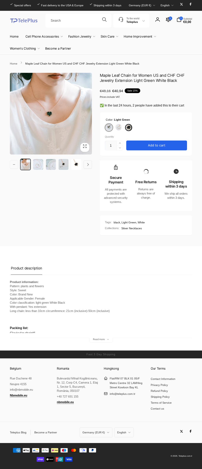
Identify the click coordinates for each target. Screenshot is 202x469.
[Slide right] (88, 164)
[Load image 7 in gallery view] (63, 164)
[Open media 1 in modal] (51, 114)
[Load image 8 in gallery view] (76, 164)
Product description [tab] (26, 268)
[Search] (104, 21)
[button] (184, 20)
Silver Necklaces (131, 228)
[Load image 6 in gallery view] (51, 164)
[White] (118, 127)
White (141, 222)
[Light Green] (108, 127)
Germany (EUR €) (140, 5)
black (117, 222)
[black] (128, 127)
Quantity (109, 137)
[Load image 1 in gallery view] (25, 164)
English (165, 5)
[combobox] (78, 21)
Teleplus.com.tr (185, 456)
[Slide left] (14, 164)
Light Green (129, 222)
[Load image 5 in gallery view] (38, 164)
